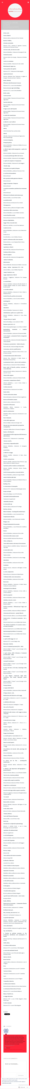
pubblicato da (11, 1049)
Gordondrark (20, 1049)
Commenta (21, 1075)
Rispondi (24, 1050)
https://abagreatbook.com (9, 1045)
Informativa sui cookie (6, 1083)
